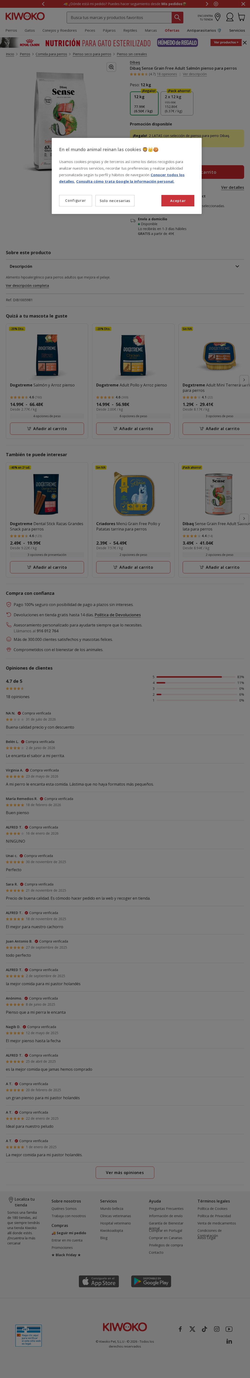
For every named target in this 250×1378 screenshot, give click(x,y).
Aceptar (178, 200)
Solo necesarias (115, 200)
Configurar (75, 200)
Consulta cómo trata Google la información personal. (125, 181)
